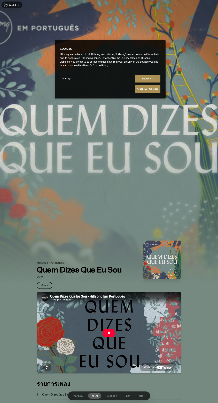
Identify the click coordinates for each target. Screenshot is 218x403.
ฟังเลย (44, 285)
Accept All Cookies (148, 89)
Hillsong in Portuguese (50, 262)
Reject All (147, 78)
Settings (67, 78)
